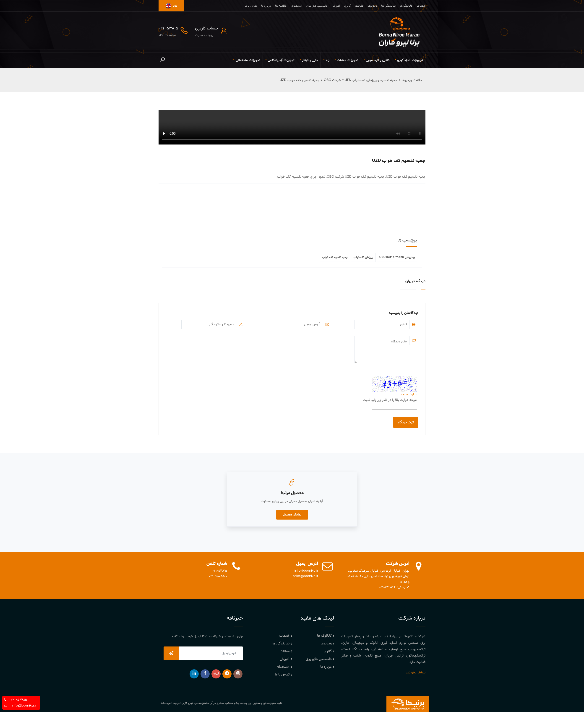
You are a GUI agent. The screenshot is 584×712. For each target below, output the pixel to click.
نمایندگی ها (388, 6)
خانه (419, 80)
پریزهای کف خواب (363, 257)
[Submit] (171, 653)
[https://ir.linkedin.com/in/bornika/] (194, 673)
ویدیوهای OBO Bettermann (397, 257)
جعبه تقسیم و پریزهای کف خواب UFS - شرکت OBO (360, 80)
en (174, 6)
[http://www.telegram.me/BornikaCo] (227, 673)
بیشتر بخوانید (415, 672)
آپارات (216, 673)
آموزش (336, 6)
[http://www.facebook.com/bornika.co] (205, 673)
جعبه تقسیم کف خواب (335, 257)
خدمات (421, 6)
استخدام (297, 6)
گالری (347, 6)
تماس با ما (251, 6)
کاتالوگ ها (406, 6)
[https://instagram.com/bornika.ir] (237, 673)
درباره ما (266, 6)
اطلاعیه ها (281, 6)
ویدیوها (372, 6)
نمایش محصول (292, 514)
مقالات (359, 6)
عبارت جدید (409, 394)
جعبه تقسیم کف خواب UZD (299, 80)
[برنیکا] (399, 32)
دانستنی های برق (316, 6)
